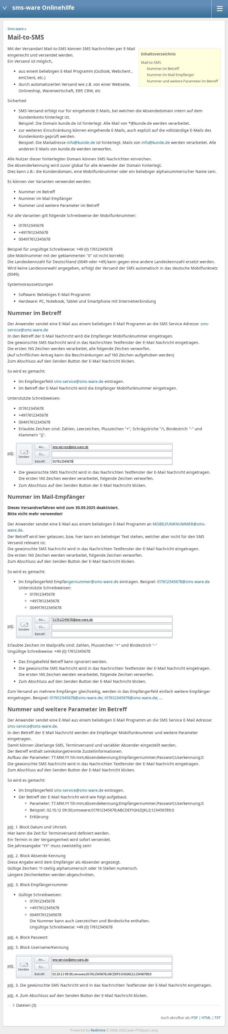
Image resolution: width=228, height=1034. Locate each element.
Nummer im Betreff (163, 68)
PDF (194, 1017)
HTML (206, 1017)
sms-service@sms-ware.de (78, 381)
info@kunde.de (81, 142)
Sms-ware (16, 28)
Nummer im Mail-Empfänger (170, 74)
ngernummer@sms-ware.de (92, 581)
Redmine (98, 1030)
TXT (217, 1017)
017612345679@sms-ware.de (131, 697)
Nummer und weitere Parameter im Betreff (182, 81)
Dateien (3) (26, 1005)
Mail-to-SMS (151, 62)
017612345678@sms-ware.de (183, 581)
